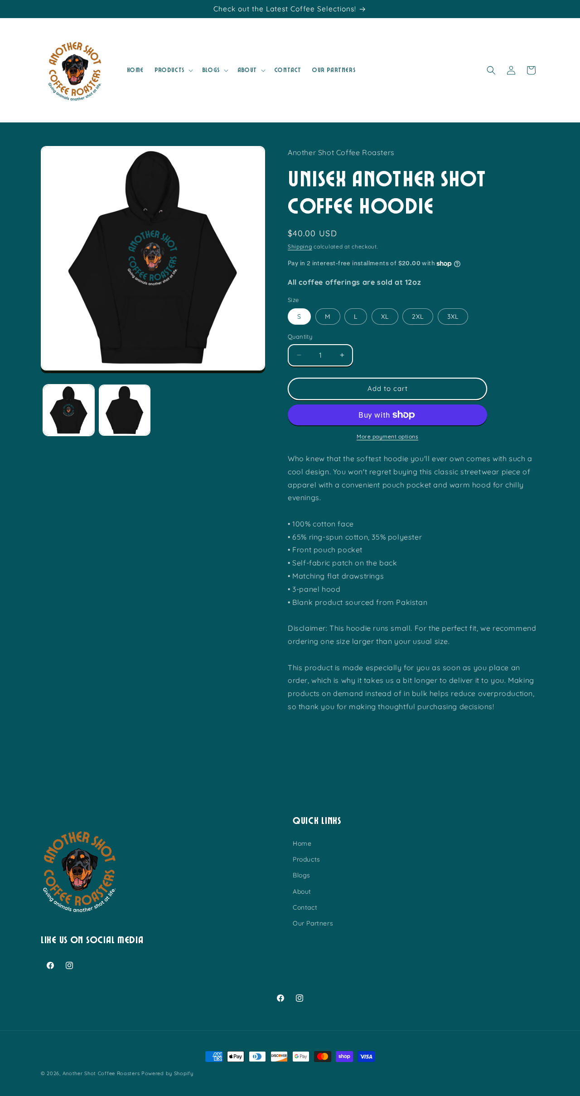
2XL (418, 316)
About (302, 891)
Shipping (300, 246)
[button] (173, 70)
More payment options (387, 436)
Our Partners (313, 923)
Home (302, 843)
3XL (453, 316)
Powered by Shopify (167, 1073)
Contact (305, 907)
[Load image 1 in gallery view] (68, 410)
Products (306, 859)
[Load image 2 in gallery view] (124, 410)
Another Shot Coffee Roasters (101, 1073)
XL (385, 316)
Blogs (301, 875)
